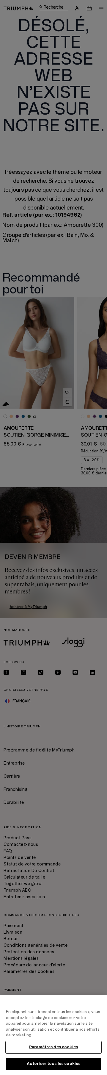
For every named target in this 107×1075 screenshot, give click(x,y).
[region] (53, 1035)
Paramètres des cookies (53, 1047)
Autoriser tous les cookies (53, 1064)
